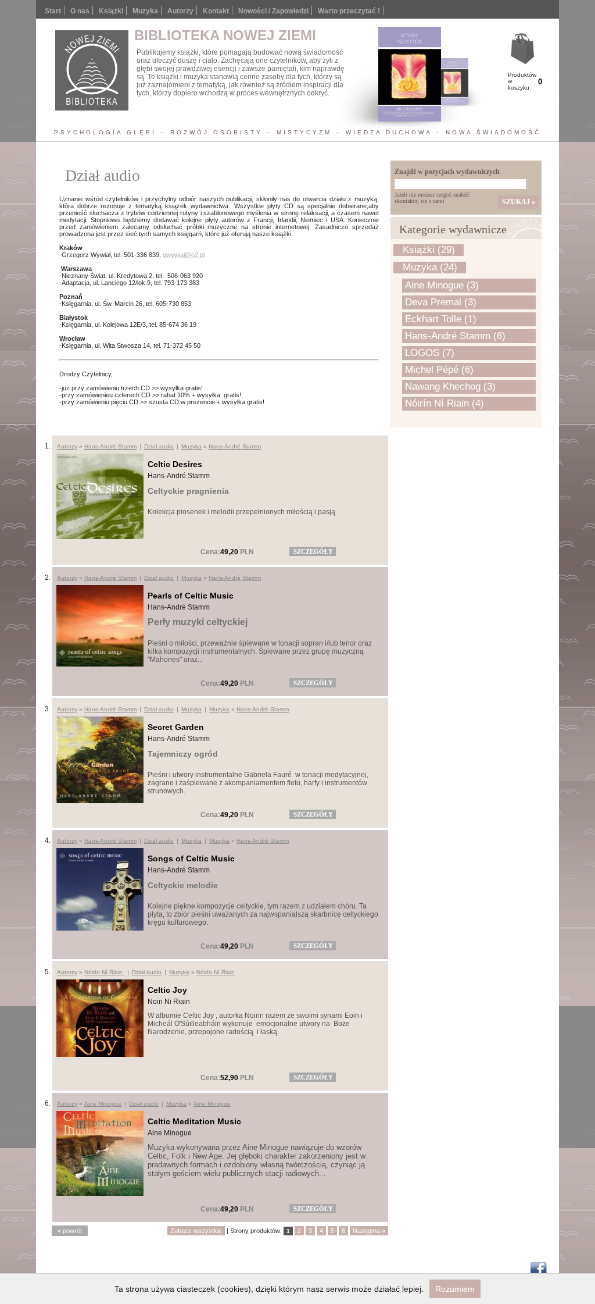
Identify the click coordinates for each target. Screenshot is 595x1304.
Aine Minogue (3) (442, 285)
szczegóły (313, 551)
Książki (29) (429, 249)
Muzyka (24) (430, 267)
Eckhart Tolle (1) (440, 319)
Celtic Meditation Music (194, 1121)
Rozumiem (455, 1289)
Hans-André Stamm (110, 446)
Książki (111, 11)
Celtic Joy (167, 990)
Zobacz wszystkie (196, 1230)
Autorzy (180, 11)
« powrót (70, 1230)
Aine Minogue (102, 1103)
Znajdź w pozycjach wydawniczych (447, 172)
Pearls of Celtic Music (191, 595)
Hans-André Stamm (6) (455, 335)
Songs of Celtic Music (191, 858)
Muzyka (191, 446)
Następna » (369, 1230)
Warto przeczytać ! (349, 11)
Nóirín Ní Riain (104, 972)
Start (53, 11)
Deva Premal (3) (440, 302)
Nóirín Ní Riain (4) (444, 403)
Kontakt (216, 11)
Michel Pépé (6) (439, 369)
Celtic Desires (175, 464)
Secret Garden (176, 727)
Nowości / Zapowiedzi (273, 11)
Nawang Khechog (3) (450, 386)
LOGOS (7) (429, 352)
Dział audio (159, 446)
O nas (79, 11)
